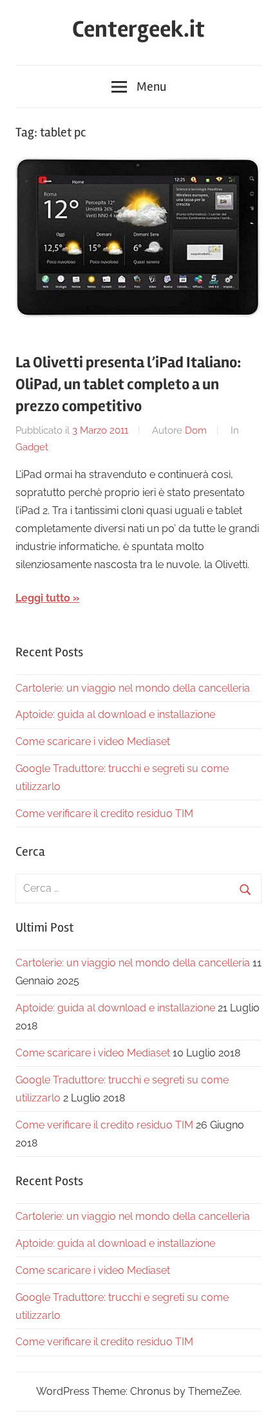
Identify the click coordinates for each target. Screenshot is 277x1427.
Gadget (31, 447)
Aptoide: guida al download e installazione (115, 714)
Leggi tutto (42, 598)
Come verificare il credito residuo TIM (104, 813)
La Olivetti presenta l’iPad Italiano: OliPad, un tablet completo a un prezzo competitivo (128, 384)
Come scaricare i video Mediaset (92, 741)
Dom (196, 430)
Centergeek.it (138, 29)
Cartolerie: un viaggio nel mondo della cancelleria (132, 688)
